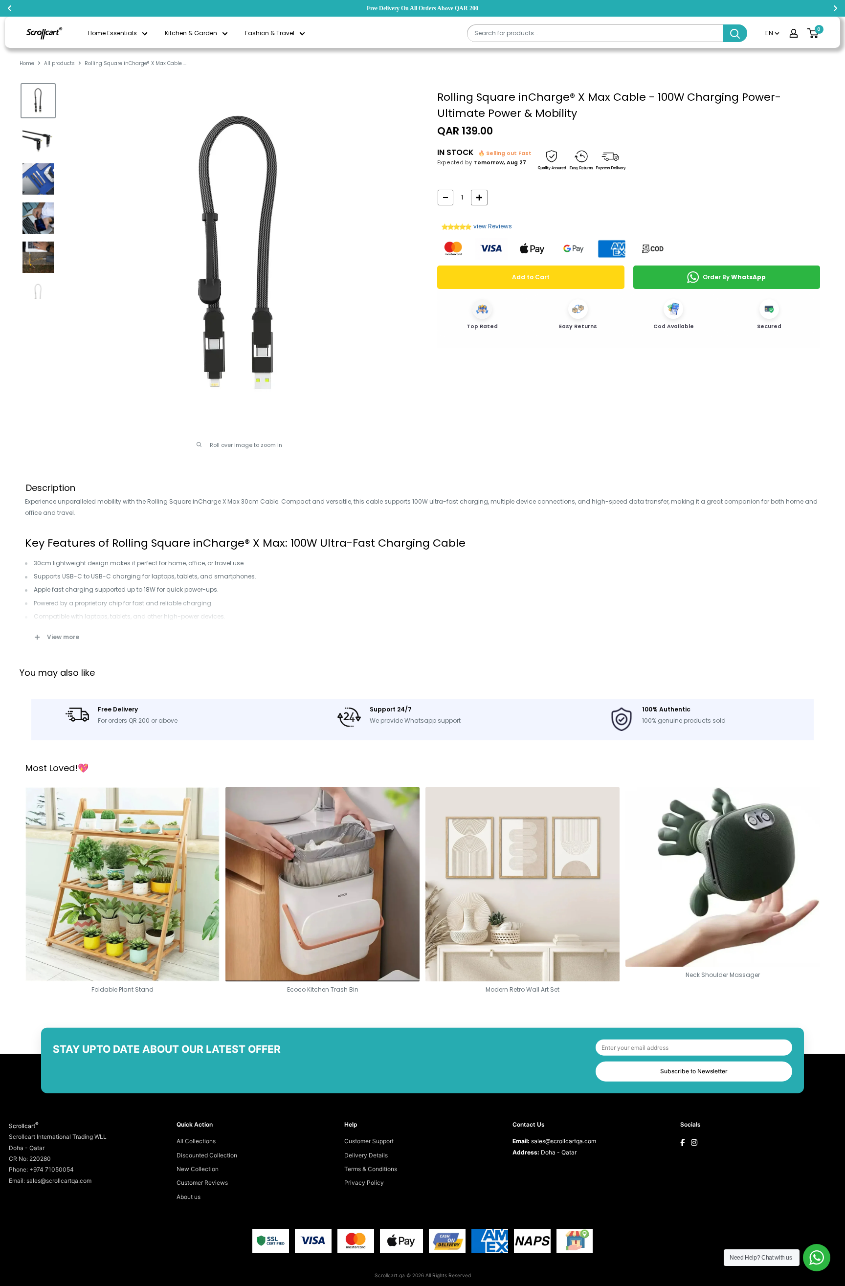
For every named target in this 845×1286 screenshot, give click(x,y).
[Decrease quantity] (445, 197)
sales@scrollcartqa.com (563, 1141)
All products (59, 63)
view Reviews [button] (492, 226)
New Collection (198, 1169)
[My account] (793, 33)
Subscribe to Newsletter (694, 1071)
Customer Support (369, 1141)
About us (188, 1196)
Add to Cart (531, 277)
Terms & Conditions (370, 1169)
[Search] (735, 33)
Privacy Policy (364, 1182)
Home (27, 63)
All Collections (196, 1141)
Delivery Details (366, 1155)
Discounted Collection (207, 1155)
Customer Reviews (202, 1182)
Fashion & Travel (269, 33)
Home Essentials (112, 33)
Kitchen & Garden (191, 33)
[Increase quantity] (479, 197)
